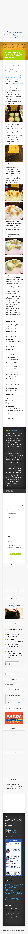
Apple (17, 882)
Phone (11, 897)
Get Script (9, 875)
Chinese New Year (15, 885)
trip (18, 899)
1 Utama (6, 882)
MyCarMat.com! (9, 606)
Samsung (17, 898)
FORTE (18, 890)
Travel (14, 899)
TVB (20, 899)
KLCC (13, 893)
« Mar (6, 920)
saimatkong (13, 831)
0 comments (9, 68)
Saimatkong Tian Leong (12, 828)
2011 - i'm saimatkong (16, 850)
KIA (10, 893)
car (9, 885)
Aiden (13, 882)
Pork (14, 897)
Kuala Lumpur (17, 893)
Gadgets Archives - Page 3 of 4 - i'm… (13, 864)
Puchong (8, 898)
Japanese (7, 893)
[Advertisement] (14, 17)
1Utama (10, 882)
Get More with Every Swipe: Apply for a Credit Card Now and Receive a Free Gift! (14, 646)
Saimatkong (10, 65)
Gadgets (7, 892)
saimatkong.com (21, 930)
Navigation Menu (14, 40)
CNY (6, 887)
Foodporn (8, 889)
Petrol (9, 897)
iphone (17, 892)
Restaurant (13, 898)
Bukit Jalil (21, 884)
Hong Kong (12, 892)
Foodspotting (11, 891)
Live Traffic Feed (13, 840)
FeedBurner (18, 702)
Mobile (9, 895)
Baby (10, 884)
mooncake (20, 83)
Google (6, 491)
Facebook (9, 491)
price (17, 897)
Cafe (6, 885)
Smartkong (14, 830)
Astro (7, 884)
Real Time (13, 875)
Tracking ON (17, 875)
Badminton (15, 884)
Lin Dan (13, 894)
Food (14, 887)
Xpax (6, 901)
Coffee (10, 887)
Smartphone (8, 899)
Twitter (12, 491)
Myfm (12, 895)
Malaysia (17, 894)
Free (21, 890)
